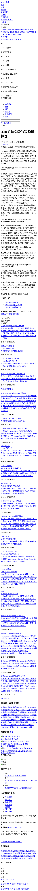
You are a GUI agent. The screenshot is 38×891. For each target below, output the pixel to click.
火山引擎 (28, 858)
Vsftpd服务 (9, 572)
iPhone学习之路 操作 (11, 468)
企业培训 (4, 17)
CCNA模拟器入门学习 (13, 305)
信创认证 (19, 32)
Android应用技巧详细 (13, 374)
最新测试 (8, 539)
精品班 (3, 10)
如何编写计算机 (9, 594)
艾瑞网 (14, 853)
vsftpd (3, 591)
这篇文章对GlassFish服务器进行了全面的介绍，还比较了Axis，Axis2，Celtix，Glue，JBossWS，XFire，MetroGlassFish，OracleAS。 (19, 559)
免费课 (3, 15)
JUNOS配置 (5, 536)
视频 (6, 107)
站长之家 (20, 853)
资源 (6, 39)
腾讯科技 (11, 851)
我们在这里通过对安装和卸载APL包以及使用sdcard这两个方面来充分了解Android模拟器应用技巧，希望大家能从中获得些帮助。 (18, 378)
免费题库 (19, 35)
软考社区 (4, 12)
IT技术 (3, 35)
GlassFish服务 (10, 554)
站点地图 (8, 802)
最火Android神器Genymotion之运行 (18, 661)
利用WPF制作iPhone (11, 501)
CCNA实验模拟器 (7, 314)
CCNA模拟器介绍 (11, 302)
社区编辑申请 (6, 123)
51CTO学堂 (9, 788)
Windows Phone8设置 (11, 633)
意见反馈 (8, 805)
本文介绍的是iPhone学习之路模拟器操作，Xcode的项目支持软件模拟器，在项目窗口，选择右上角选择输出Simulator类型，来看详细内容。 (19, 473)
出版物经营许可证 (15, 842)
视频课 (3, 30)
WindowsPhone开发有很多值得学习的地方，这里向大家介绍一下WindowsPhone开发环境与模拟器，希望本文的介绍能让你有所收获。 (19, 436)
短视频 (18, 30)
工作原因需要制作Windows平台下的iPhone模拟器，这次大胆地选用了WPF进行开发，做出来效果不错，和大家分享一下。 (18, 506)
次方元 (22, 858)
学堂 (2, 7)
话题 (6, 109)
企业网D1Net (10, 858)
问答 (9, 39)
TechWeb (9, 853)
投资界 (17, 858)
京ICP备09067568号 (15, 827)
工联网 (13, 856)
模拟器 (8, 483)
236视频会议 (27, 856)
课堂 (12, 39)
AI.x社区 (25, 884)
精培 (15, 788)
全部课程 (4, 32)
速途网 (26, 853)
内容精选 (8, 104)
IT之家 (8, 856)
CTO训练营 (28, 788)
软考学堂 (29, 30)
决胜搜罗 (12, 326)
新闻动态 (8, 800)
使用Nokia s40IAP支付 (13, 676)
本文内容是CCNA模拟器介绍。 (12, 351)
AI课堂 (3, 22)
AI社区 (7, 112)
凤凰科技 (24, 851)
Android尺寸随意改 (10, 486)
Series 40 (6, 698)
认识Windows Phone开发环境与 (16, 431)
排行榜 (13, 30)
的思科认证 (11, 418)
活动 (6, 117)
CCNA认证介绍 (6, 466)
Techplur (23, 776)
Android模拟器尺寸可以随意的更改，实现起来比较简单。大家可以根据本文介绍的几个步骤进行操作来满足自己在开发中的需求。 (19, 491)
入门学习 (9, 361)
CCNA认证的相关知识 (13, 307)
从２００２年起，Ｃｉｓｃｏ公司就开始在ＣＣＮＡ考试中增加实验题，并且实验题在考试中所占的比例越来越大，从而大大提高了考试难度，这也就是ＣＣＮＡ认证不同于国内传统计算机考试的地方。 (18, 333)
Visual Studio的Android (13, 393)
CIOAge (13, 776)
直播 (19, 39)
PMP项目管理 (11, 35)
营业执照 (4, 842)
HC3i (18, 776)
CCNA (16, 314)
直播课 (23, 30)
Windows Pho (5, 446)
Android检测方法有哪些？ (13, 616)
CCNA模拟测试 (6, 551)
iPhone (3, 483)
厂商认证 (33, 32)
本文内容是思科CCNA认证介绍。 (13, 421)
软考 (14, 32)
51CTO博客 (9, 780)
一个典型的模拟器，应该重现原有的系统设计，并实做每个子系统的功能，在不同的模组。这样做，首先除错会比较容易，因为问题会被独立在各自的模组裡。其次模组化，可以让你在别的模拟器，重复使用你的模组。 (18, 601)
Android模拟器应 (7, 389)
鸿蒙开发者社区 (7, 20)
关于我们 (8, 797)
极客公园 (19, 856)
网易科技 (17, 851)
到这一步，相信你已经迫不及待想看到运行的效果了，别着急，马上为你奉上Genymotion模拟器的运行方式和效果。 (18, 666)
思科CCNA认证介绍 (8, 429)
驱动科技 (31, 851)
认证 (6, 448)
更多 (11, 732)
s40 (2, 698)
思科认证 (19, 429)
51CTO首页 (5, 2)
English (7, 807)
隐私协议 (8, 811)
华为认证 (26, 32)
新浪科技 (4, 851)
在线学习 (4, 37)
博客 (2, 5)
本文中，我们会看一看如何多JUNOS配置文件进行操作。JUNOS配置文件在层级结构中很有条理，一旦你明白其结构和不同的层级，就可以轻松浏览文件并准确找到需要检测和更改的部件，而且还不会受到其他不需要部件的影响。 (19, 524)
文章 (2, 39)
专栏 (16, 39)
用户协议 (8, 809)
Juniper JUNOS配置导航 (12, 516)
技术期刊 (8, 114)
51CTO (7, 776)
